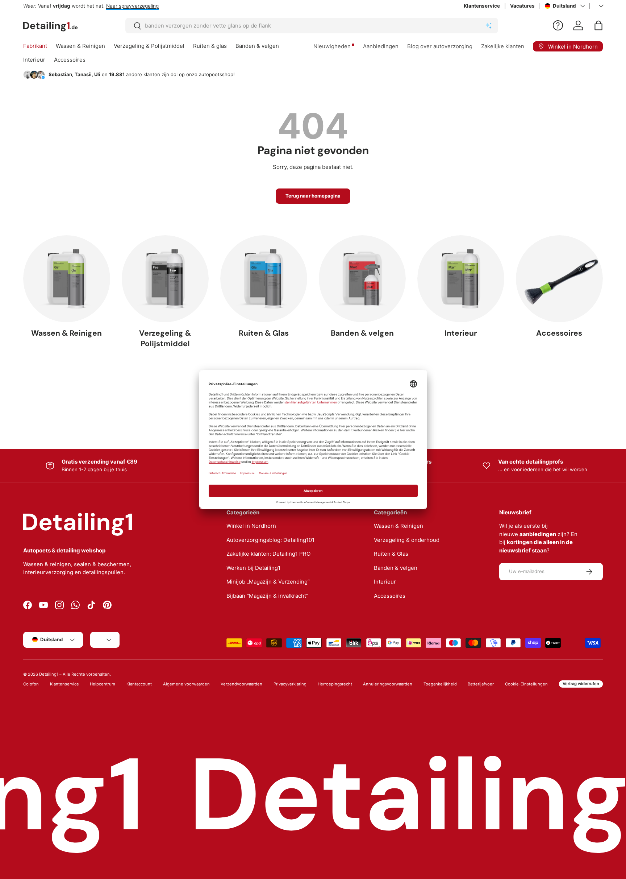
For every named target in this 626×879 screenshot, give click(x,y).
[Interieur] (460, 278)
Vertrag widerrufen (581, 683)
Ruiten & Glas (264, 333)
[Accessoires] (559, 278)
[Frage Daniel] (558, 25)
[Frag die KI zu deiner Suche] (488, 26)
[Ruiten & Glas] (263, 278)
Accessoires (69, 59)
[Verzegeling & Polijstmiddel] (165, 278)
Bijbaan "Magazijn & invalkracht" (267, 595)
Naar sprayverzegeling (132, 6)
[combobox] (311, 25)
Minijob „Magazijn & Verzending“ (268, 581)
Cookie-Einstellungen (526, 684)
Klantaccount (139, 684)
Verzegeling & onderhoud (406, 539)
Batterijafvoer (481, 684)
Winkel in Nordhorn (251, 525)
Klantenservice (482, 6)
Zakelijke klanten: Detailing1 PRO (268, 553)
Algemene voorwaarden (186, 684)
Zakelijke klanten (502, 46)
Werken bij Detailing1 (253, 567)
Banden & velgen (257, 45)
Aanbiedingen (380, 46)
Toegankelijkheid (440, 684)
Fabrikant (35, 45)
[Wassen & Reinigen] (66, 278)
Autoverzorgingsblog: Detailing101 (270, 539)
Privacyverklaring (290, 684)
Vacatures (522, 6)
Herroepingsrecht (335, 684)
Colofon (31, 684)
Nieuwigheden (332, 46)
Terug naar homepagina (313, 196)
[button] (598, 25)
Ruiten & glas (210, 45)
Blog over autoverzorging (439, 46)
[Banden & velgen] (362, 278)
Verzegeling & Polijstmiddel (149, 45)
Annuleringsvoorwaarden (387, 684)
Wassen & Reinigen (80, 45)
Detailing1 (48, 674)
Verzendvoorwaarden (241, 684)
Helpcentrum (102, 684)
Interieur (34, 59)
